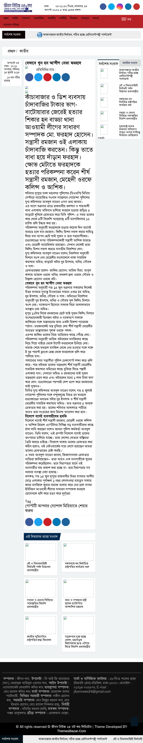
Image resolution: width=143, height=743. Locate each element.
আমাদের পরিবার (11, 24)
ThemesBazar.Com (71, 731)
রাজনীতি (51, 18)
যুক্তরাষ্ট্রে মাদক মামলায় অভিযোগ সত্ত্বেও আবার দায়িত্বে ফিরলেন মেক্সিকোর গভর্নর (119, 132)
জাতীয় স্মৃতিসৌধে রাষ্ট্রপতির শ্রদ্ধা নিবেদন (39, 638)
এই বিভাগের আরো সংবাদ (42, 536)
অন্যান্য (96, 18)
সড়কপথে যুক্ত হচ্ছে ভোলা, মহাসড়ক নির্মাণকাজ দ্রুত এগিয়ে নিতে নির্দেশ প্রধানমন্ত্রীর (77, 642)
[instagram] (121, 6)
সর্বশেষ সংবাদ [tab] (108, 64)
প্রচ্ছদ (6, 18)
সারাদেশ (26, 18)
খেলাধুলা (85, 18)
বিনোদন (73, 18)
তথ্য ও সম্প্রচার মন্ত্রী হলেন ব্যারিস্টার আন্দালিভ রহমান (76, 603)
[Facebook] (29, 77)
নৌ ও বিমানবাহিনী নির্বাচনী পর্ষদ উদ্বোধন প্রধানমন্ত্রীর (38, 567)
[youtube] (137, 6)
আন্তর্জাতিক (39, 18)
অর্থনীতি (62, 18)
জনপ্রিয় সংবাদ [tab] (130, 63)
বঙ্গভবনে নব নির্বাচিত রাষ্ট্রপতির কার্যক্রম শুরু (77, 565)
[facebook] (104, 6)
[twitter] (112, 6)
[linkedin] (129, 6)
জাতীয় (15, 18)
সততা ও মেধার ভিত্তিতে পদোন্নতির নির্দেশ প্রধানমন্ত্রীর (40, 603)
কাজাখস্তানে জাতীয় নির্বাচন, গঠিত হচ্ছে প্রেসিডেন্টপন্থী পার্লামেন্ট (67, 35)
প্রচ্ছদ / (12, 51)
